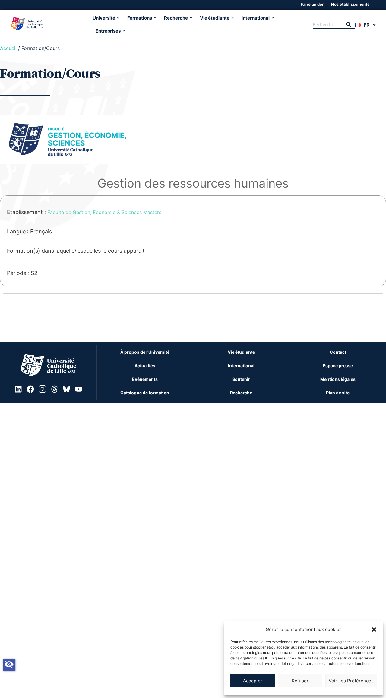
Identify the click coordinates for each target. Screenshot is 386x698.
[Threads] (54, 389)
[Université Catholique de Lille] (49, 24)
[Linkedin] (18, 389)
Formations (139, 18)
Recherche (176, 18)
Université (104, 18)
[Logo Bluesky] (66, 389)
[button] (374, 630)
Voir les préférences (351, 681)
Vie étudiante (214, 18)
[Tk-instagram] (42, 389)
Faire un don (312, 4)
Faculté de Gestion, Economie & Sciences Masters (104, 212)
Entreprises (108, 31)
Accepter (252, 681)
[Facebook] (30, 389)
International (256, 18)
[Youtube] (78, 389)
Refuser (300, 681)
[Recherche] (349, 25)
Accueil (8, 48)
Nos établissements (350, 4)
